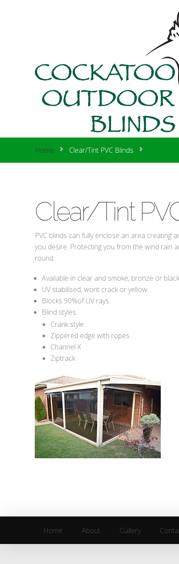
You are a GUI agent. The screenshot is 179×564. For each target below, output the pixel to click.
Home (44, 150)
